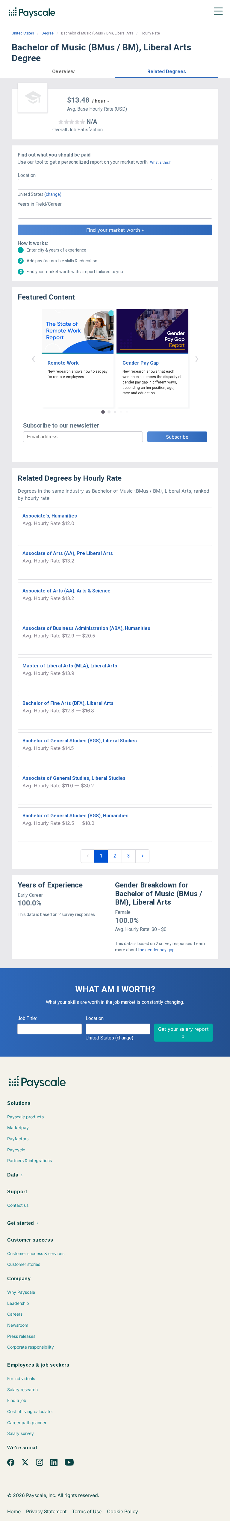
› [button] (197, 358)
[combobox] (115, 184)
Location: (27, 175)
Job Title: (27, 1018)
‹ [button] (33, 358)
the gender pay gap (156, 949)
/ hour (98, 100)
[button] (63, 71)
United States (23, 33)
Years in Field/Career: (40, 204)
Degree (48, 33)
